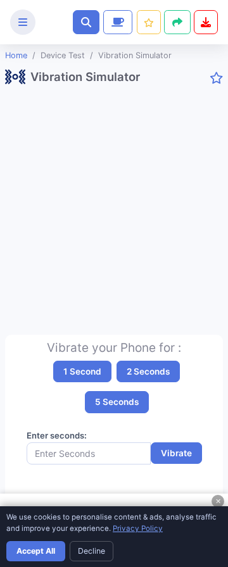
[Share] (177, 22)
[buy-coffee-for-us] (116, 22)
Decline (91, 551)
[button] (86, 22)
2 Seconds (148, 371)
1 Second (82, 371)
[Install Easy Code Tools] (206, 22)
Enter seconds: (57, 435)
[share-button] (149, 22)
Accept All (35, 551)
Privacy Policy (138, 528)
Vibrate (176, 453)
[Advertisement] (114, 216)
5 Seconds (117, 402)
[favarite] (216, 78)
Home (16, 55)
